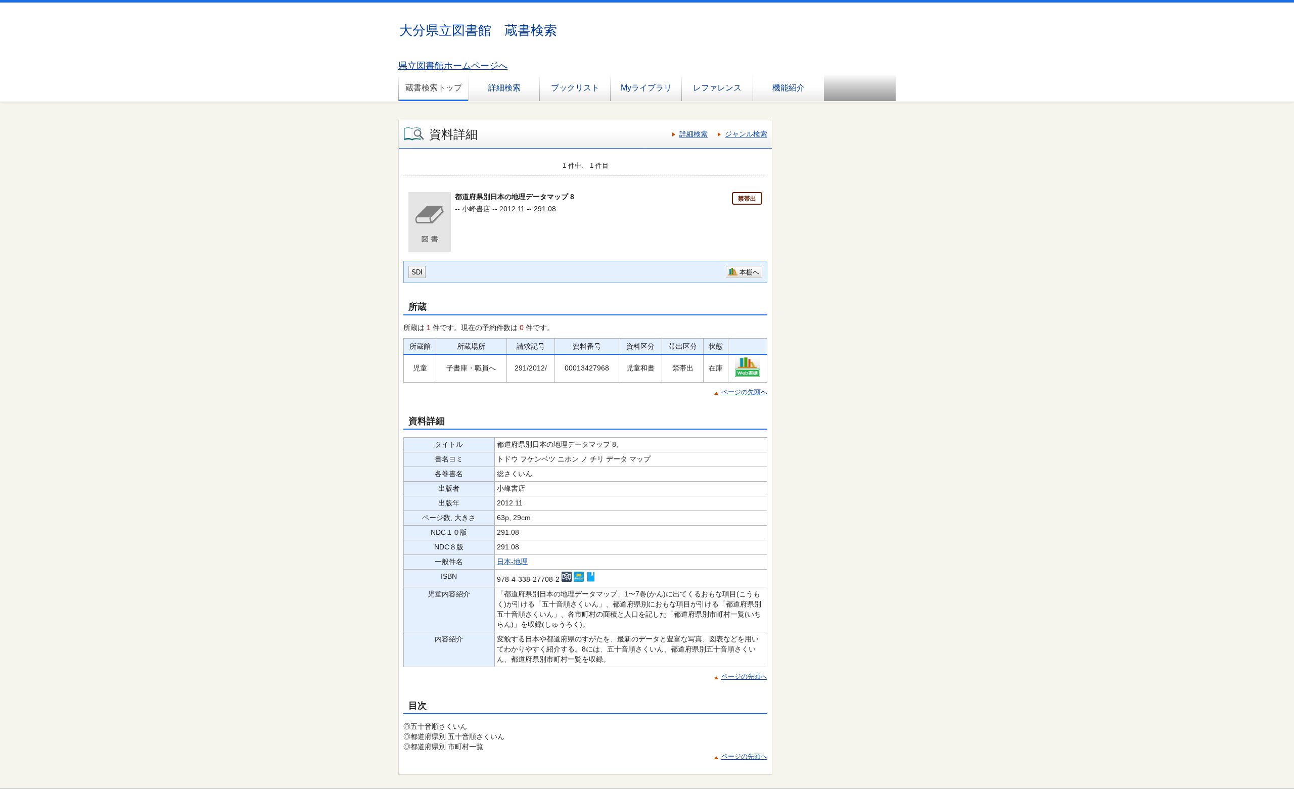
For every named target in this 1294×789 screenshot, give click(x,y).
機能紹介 (788, 87)
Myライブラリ (646, 87)
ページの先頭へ (744, 392)
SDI (417, 272)
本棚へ (749, 272)
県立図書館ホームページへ (452, 66)
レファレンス (717, 87)
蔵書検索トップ (433, 87)
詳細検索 (504, 87)
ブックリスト (575, 87)
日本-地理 (512, 562)
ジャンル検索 (746, 134)
